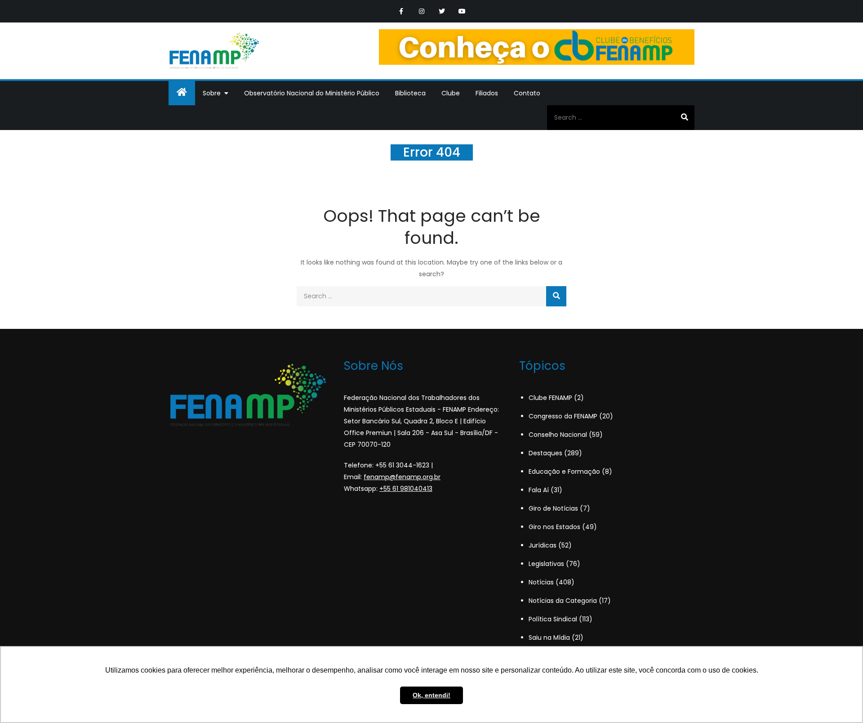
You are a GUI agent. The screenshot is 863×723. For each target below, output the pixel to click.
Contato (527, 93)
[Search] (684, 117)
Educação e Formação (564, 471)
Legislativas (546, 563)
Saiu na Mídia (549, 637)
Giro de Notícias (553, 508)
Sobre (212, 93)
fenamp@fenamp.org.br (402, 476)
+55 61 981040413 (405, 488)
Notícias (541, 582)
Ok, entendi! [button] (431, 695)
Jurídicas (542, 545)
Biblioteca (410, 93)
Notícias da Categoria (563, 600)
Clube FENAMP (550, 397)
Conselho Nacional (558, 434)
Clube (450, 93)
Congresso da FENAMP (563, 416)
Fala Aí (539, 489)
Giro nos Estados (554, 526)
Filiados (487, 93)
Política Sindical (553, 619)
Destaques (545, 453)
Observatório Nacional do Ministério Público (311, 93)
